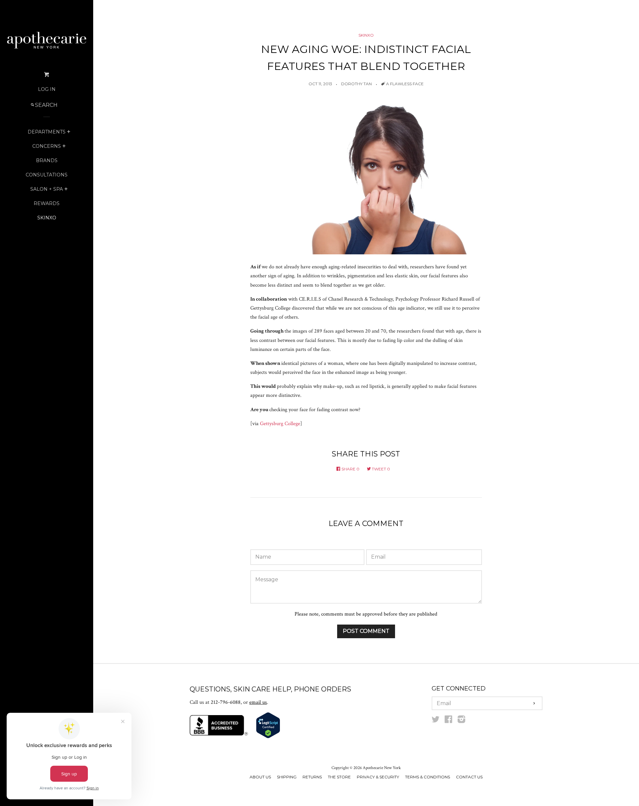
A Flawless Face (405, 83)
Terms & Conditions (427, 776)
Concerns (46, 146)
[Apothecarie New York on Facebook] (448, 720)
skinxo (46, 218)
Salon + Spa (46, 189)
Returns (312, 776)
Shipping (287, 776)
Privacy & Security (378, 776)
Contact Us (469, 776)
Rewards (47, 203)
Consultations (47, 175)
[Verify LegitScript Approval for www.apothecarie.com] (268, 736)
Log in (47, 89)
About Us (260, 776)
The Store (339, 776)
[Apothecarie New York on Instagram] (461, 720)
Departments (47, 132)
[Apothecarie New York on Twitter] (436, 720)
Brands (47, 160)
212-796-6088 (226, 702)
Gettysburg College (280, 423)
